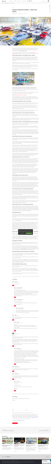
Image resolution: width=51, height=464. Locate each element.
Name (13, 409)
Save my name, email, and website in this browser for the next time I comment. (23, 412)
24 (27, 451)
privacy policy (33, 417)
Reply (13, 285)
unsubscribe (19, 420)
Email (27, 409)
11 (39, 451)
